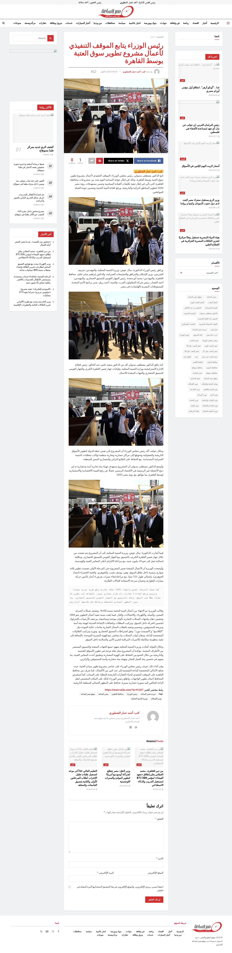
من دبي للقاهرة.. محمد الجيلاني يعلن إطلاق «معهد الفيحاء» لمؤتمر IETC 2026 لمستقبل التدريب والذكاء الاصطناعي (150, 778)
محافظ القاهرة (117, 694)
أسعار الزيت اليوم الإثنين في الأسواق (200, 165)
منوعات (17, 23)
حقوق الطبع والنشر (208, 937)
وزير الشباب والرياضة (209, 400)
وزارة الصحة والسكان (209, 384)
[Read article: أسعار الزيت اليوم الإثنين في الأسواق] (198, 151)
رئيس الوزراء (132, 694)
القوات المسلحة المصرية (208, 324)
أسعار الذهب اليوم (197, 302)
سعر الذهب (194, 341)
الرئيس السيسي (190, 313)
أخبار (204, 23)
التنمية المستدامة (211, 308)
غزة (196, 357)
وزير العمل (194, 406)
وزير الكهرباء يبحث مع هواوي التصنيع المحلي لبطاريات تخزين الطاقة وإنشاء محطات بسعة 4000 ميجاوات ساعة (33, 267)
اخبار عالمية (135, 23)
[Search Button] (3, 23)
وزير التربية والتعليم (210, 389)
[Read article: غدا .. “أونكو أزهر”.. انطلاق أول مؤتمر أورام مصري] (198, 73)
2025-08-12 (213, 208)
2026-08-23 (157, 789)
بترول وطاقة (56, 23)
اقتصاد (195, 23)
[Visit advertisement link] (116, 2)
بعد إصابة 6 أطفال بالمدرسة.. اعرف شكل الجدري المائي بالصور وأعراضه (29, 197)
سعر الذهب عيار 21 (210, 351)
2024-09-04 (213, 95)
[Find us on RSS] (41, 931)
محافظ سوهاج (197, 368)
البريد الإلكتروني (105, 872)
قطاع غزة (187, 357)
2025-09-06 (112, 71)
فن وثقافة (175, 23)
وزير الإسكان (156, 699)
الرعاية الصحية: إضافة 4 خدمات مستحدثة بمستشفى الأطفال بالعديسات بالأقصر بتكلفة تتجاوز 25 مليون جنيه (32, 279)
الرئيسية (215, 23)
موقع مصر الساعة (88, 694)
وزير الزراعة (201, 395)
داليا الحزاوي (197, 335)
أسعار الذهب (212, 302)
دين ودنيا (98, 23)
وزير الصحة (194, 400)
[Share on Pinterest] (99, 161)
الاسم (159, 858)
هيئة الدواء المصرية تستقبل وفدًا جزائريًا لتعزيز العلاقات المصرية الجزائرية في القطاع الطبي (199, 241)
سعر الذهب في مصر (209, 357)
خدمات (68, 23)
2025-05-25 (213, 249)
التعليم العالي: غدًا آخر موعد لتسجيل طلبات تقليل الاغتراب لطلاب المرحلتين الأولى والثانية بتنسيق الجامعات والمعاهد (83, 778)
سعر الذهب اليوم (211, 346)
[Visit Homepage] (116, 12)
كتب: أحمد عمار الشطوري (134, 71)
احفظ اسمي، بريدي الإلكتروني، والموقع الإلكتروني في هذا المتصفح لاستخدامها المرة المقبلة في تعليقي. (120, 889)
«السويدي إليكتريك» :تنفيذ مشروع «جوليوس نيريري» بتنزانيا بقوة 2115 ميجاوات (35, 292)
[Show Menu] (228, 23)
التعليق (159, 818)
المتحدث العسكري (188, 324)
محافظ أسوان (212, 362)
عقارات (42, 23)
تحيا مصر (214, 330)
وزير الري (213, 395)
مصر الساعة (103, 694)
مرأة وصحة (30, 23)
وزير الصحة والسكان (209, 406)
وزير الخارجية (194, 389)
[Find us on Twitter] (53, 931)
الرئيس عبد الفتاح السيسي (207, 319)
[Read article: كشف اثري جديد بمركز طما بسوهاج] (33, 128)
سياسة (122, 23)
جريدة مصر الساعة (148, 694)
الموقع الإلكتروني (155, 872)
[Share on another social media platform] (91, 161)
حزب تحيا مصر (211, 335)
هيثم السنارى (195, 378)
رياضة (186, 23)
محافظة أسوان (211, 368)
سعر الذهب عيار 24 (191, 351)
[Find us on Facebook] (58, 931)
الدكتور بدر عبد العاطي (192, 308)
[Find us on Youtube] (47, 931)
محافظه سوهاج (211, 373)
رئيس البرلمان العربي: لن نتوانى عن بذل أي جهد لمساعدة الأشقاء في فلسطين (201, 128)
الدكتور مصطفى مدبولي (208, 313)
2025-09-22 (213, 170)
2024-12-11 (213, 136)
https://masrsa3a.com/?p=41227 (124, 689)
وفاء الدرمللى (194, 411)
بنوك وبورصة (150, 23)
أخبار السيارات (83, 23)
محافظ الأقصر (198, 362)
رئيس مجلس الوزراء (209, 341)
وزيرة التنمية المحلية (139, 699)
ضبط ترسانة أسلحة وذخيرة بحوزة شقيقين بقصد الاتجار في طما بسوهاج (29, 167)
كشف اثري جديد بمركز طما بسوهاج (40, 148)
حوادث (163, 23)
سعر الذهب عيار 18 (193, 346)
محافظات (110, 23)
